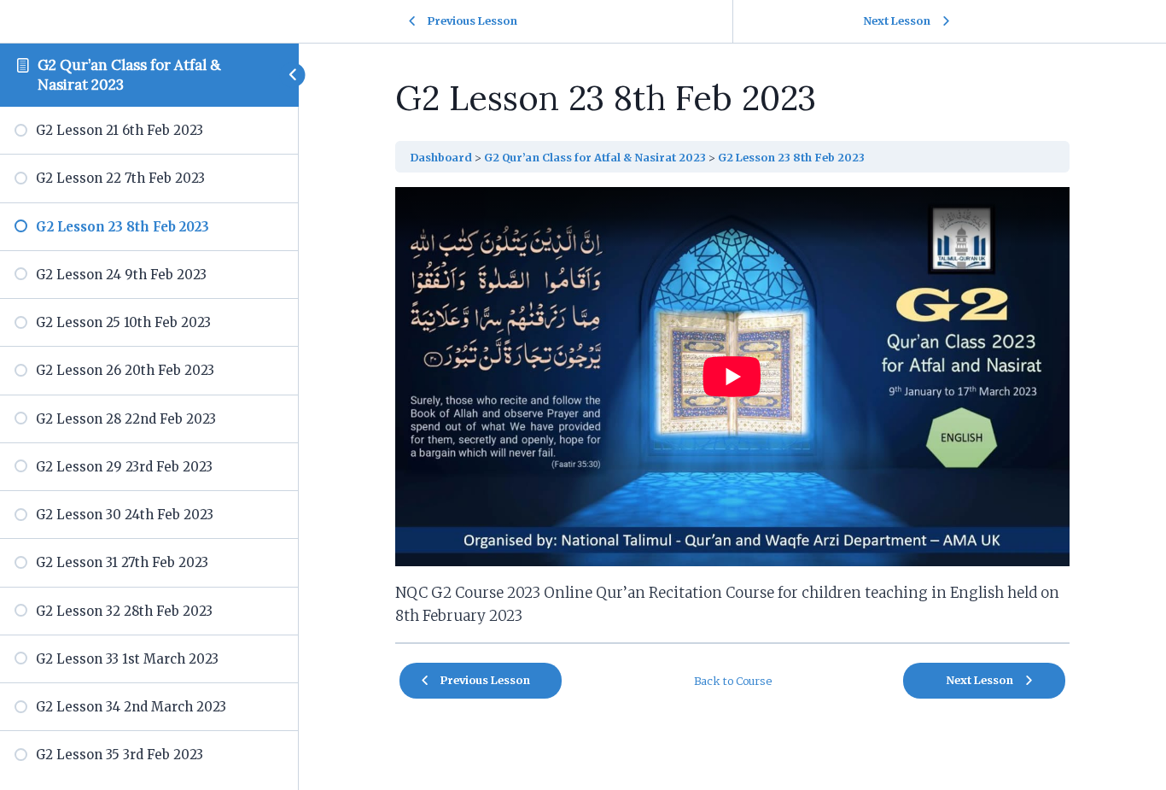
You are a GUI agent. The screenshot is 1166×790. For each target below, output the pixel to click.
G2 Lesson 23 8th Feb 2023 (791, 157)
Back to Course (733, 681)
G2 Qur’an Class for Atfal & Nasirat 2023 (595, 157)
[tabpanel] (732, 407)
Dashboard (441, 157)
